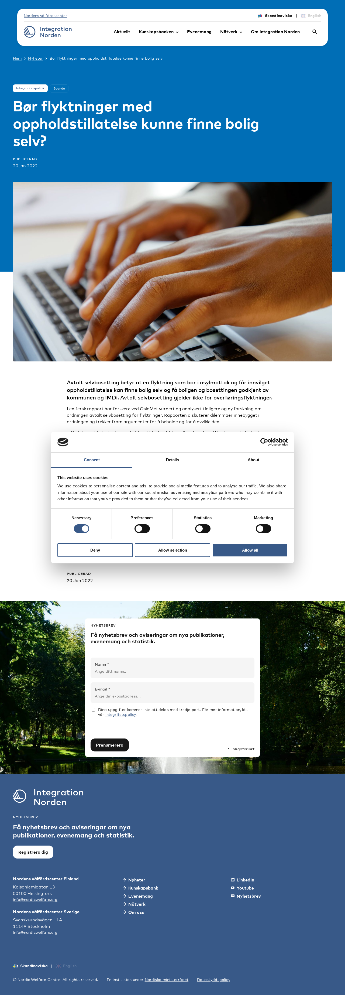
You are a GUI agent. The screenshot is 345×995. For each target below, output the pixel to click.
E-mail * (102, 689)
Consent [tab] (92, 459)
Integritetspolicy (120, 714)
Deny (95, 550)
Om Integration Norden (275, 31)
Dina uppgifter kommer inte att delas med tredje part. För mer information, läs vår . (172, 712)
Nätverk (228, 31)
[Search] (314, 31)
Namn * (102, 664)
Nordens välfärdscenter (45, 15)
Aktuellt (122, 31)
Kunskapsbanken (156, 31)
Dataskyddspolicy (213, 979)
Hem (17, 58)
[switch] (142, 528)
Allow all (250, 550)
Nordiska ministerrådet (167, 979)
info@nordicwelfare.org (35, 899)
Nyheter (35, 58)
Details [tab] (172, 459)
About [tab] (253, 459)
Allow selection (172, 550)
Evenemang (199, 31)
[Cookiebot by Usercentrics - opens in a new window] (264, 442)
